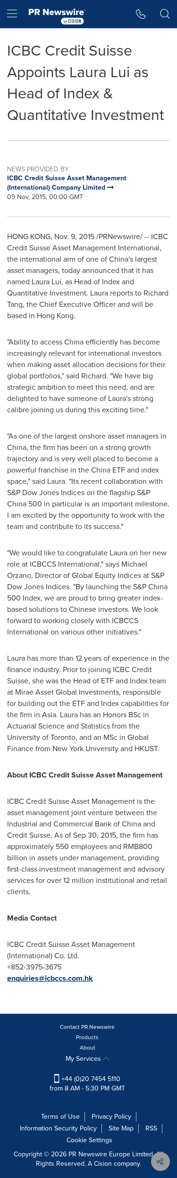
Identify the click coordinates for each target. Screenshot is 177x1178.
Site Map (121, 1128)
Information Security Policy (58, 1128)
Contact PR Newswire (87, 1027)
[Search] (165, 14)
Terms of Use (60, 1117)
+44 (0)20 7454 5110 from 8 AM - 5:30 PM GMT (87, 1083)
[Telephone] (141, 14)
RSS (151, 1128)
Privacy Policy (111, 1117)
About (87, 1047)
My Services (84, 1059)
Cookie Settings (89, 1140)
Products (87, 1037)
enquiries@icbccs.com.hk (50, 978)
